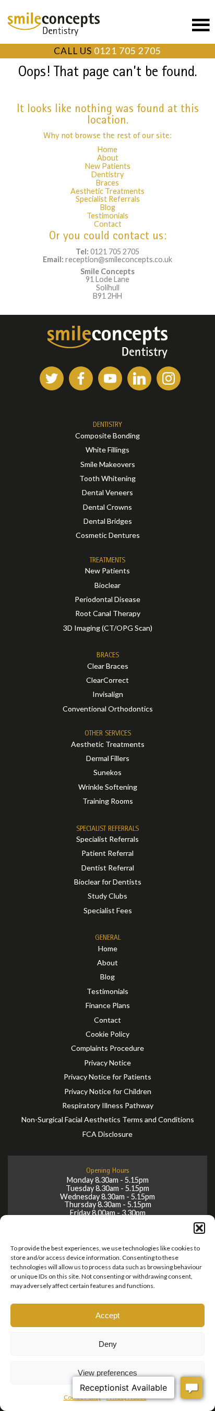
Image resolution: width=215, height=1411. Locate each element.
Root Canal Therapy (107, 613)
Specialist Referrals (108, 198)
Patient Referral (107, 853)
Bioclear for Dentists (107, 881)
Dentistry (107, 174)
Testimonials (107, 215)
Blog (107, 207)
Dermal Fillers (107, 758)
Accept (107, 1315)
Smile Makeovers (107, 464)
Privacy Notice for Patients (107, 1076)
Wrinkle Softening (107, 786)
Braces (107, 182)
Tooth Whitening (107, 478)
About (107, 157)
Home (107, 149)
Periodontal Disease (107, 599)
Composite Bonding (107, 435)
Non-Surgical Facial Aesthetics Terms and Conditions (107, 1119)
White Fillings (107, 449)
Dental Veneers (107, 492)
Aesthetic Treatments (107, 191)
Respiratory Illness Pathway (107, 1105)
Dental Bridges (107, 521)
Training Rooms (107, 800)
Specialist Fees (107, 910)
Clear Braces (107, 665)
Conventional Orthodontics (108, 708)
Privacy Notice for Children (107, 1091)
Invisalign (107, 694)
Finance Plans (108, 1005)
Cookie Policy (107, 1033)
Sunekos (107, 772)
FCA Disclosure (107, 1134)
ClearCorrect (107, 680)
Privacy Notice (107, 1062)
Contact (108, 223)
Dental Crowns (107, 506)
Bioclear (107, 585)
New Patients (107, 166)
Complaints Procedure (107, 1048)
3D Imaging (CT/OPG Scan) (107, 627)
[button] (199, 1228)
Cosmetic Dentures (108, 535)
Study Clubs (107, 895)
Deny (108, 1344)
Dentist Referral (107, 867)
